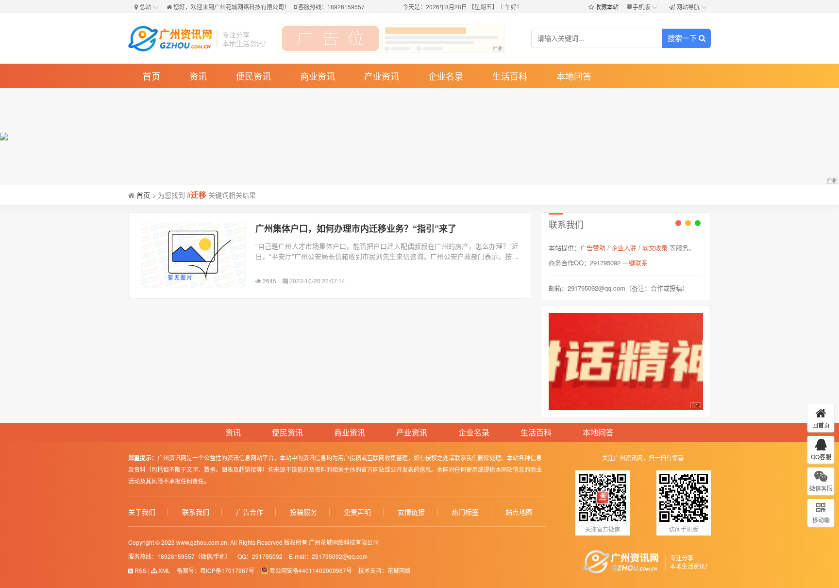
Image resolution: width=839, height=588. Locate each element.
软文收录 (655, 247)
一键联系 (635, 262)
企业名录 (445, 75)
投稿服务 (303, 512)
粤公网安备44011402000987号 (310, 570)
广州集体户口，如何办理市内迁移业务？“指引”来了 (355, 228)
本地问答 (573, 75)
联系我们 (195, 512)
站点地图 (519, 512)
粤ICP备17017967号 (227, 570)
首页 (151, 75)
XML (163, 570)
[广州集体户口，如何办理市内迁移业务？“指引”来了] (193, 255)
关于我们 (141, 512)
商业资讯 (317, 75)
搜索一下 (683, 38)
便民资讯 (253, 75)
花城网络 (399, 570)
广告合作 (249, 512)
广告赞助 (592, 247)
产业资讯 (381, 75)
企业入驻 (624, 247)
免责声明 (357, 512)
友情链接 (411, 512)
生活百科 (509, 75)
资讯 (198, 75)
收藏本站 (607, 6)
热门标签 (465, 512)
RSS (140, 570)
